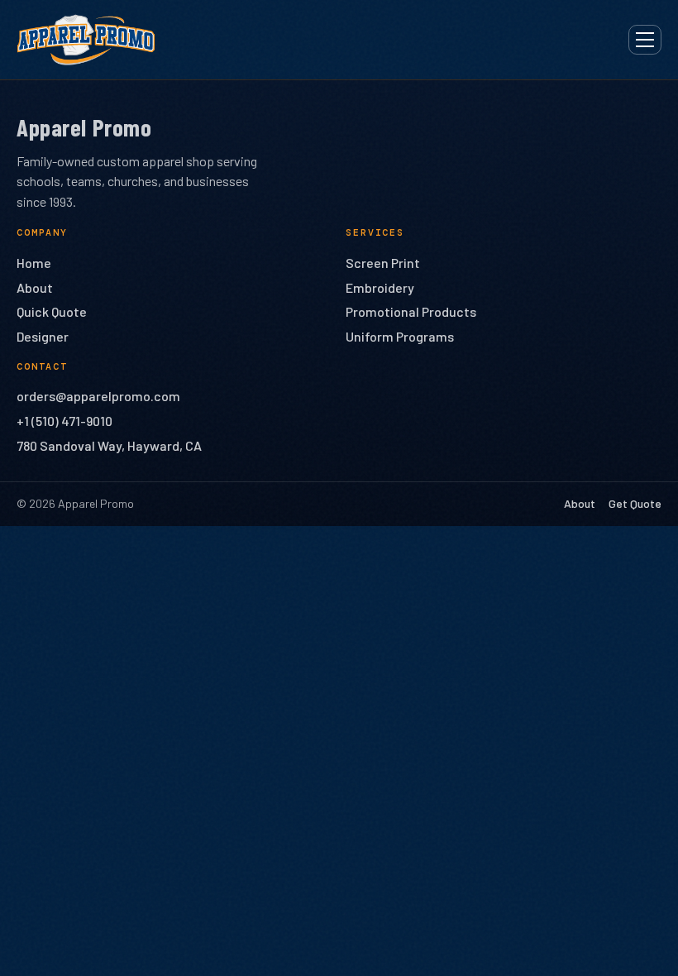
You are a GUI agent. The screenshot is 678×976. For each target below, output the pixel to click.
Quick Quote (52, 311)
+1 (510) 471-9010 (64, 420)
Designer (43, 336)
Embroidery (380, 287)
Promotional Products (411, 311)
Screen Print (383, 262)
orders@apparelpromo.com (98, 396)
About (35, 287)
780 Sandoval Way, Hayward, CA (109, 445)
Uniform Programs (400, 336)
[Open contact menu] (644, 40)
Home (34, 262)
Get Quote (635, 503)
